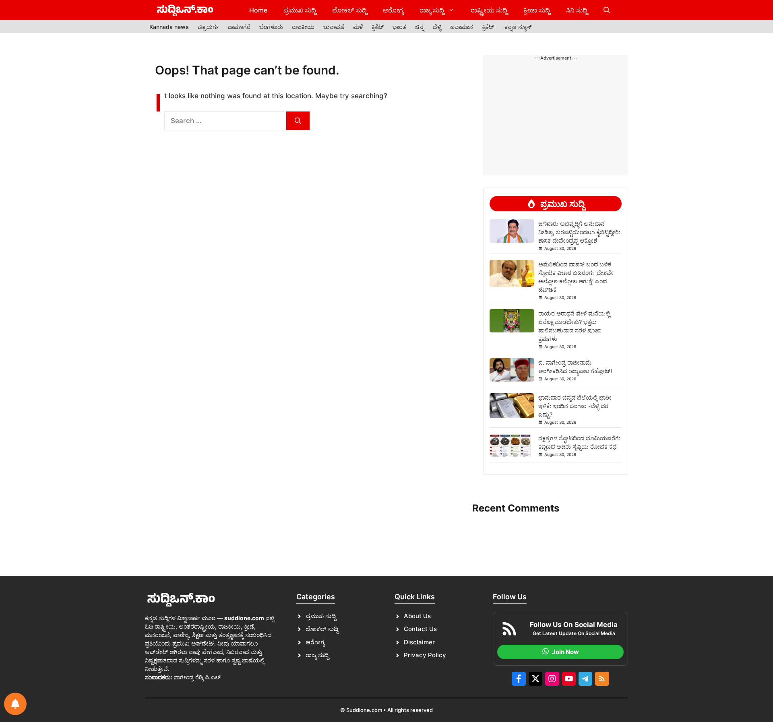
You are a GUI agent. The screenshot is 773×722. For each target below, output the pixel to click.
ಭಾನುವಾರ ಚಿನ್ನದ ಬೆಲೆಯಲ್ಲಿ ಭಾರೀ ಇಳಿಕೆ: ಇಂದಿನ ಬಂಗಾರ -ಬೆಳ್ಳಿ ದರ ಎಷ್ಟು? (575, 406)
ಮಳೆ (358, 26)
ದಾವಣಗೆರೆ (239, 26)
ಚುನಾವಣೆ (333, 26)
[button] (606, 10)
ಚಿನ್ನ (419, 26)
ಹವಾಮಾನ (461, 26)
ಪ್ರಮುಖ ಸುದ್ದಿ (299, 10)
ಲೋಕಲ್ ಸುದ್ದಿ (349, 10)
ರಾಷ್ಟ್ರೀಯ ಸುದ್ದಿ (489, 10)
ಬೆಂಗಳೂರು (271, 26)
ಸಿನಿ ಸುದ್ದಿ (576, 10)
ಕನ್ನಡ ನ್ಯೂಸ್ (518, 26)
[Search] (298, 120)
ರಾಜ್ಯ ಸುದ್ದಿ (432, 10)
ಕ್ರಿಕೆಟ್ (378, 26)
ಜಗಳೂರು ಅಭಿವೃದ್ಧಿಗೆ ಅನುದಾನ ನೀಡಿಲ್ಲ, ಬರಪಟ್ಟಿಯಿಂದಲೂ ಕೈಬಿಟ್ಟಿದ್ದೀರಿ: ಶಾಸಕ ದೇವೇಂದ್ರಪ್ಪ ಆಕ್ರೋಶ (579, 232)
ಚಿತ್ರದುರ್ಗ (208, 26)
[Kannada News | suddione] (185, 10)
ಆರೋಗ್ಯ (393, 10)
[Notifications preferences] (15, 704)
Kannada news (169, 26)
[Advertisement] (555, 87)
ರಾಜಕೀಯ (303, 26)
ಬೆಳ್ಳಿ (437, 26)
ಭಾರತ (399, 26)
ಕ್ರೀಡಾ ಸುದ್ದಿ (536, 10)
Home (258, 10)
